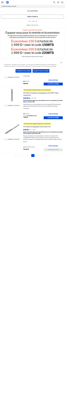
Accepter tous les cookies (41, 71)
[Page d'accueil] (7, 2)
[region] (32, 68)
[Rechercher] (54, 2)
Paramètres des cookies (23, 71)
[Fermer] (61, 62)
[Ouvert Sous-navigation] (2, 2)
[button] (43, 90)
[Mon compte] (58, 2)
